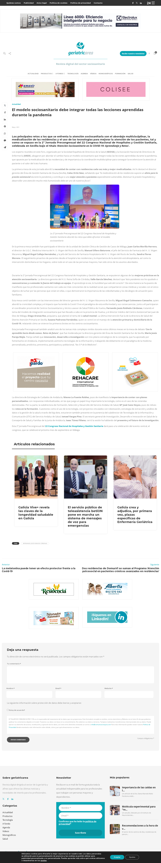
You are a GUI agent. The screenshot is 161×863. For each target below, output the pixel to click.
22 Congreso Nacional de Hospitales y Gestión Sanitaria (74, 426)
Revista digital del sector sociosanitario (80, 64)
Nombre (10, 688)
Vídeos (93, 74)
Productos (46, 74)
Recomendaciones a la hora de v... (140, 827)
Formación (120, 74)
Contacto (98, 3)
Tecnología (72, 74)
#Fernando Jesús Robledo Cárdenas (35, 543)
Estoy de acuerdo (17, 710)
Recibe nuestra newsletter (133, 53)
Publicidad (29, 3)
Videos (6, 831)
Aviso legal (42, 3)
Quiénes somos (13, 3)
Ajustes (132, 857)
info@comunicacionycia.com (101, 724)
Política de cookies (58, 3)
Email (58, 688)
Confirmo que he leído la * (77, 822)
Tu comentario (14, 664)
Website (108, 688)
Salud (130, 74)
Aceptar (117, 857)
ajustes (44, 860)
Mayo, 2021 (15, 127)
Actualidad (33, 74)
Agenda (84, 74)
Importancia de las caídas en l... (139, 789)
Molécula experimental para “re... (138, 808)
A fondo (59, 74)
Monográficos (106, 74)
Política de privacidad (80, 3)
